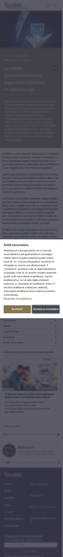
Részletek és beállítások (18, 298)
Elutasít (17, 309)
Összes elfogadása (45, 309)
